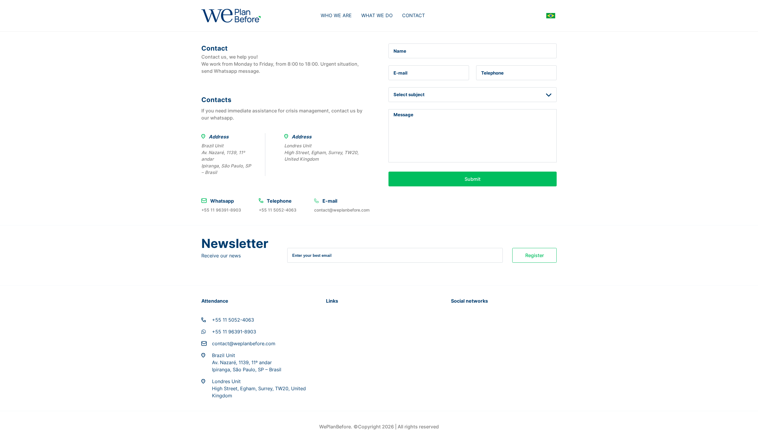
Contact (413, 15)
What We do (377, 15)
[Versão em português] (551, 16)
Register (534, 255)
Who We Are (336, 15)
